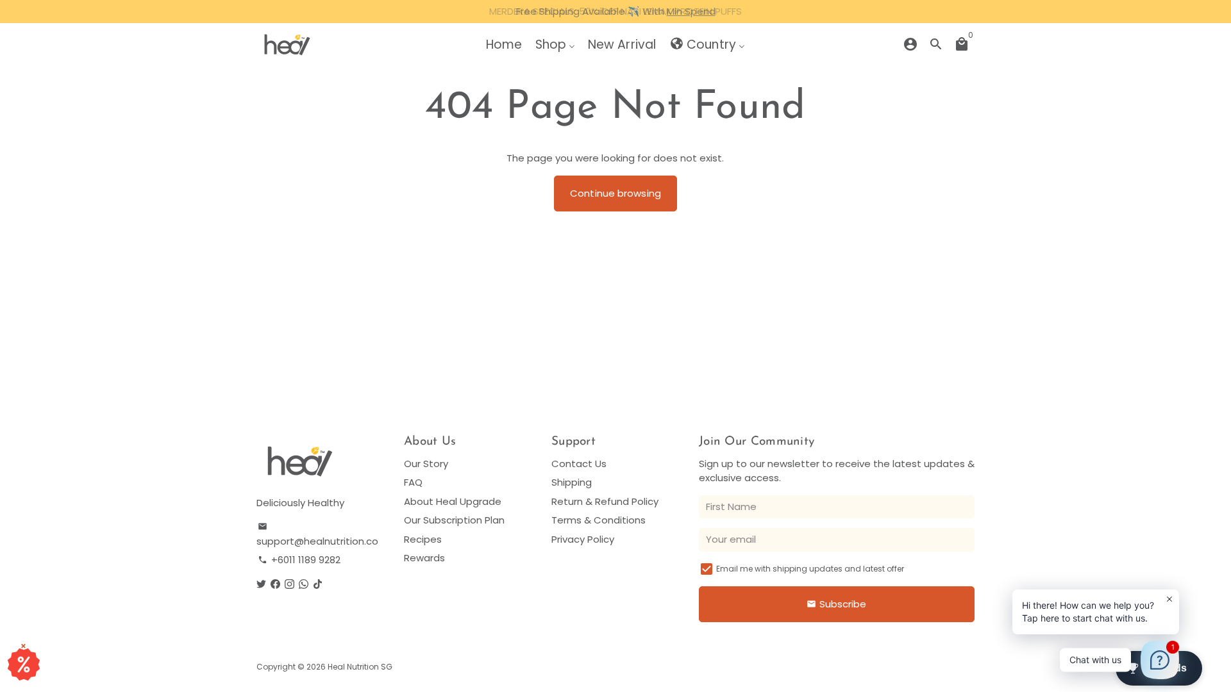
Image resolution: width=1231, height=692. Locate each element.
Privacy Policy (582, 539)
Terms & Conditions (598, 520)
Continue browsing (615, 193)
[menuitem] (504, 44)
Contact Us (579, 463)
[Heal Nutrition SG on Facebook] (275, 584)
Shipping (571, 482)
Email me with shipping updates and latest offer (810, 568)
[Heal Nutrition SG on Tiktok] (317, 584)
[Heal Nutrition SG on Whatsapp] (303, 584)
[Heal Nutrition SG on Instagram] (289, 584)
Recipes (423, 539)
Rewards (424, 557)
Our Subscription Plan (454, 520)
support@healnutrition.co (317, 535)
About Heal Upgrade (452, 501)
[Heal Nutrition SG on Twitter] (261, 584)
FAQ (413, 482)
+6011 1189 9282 (299, 559)
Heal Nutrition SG (360, 666)
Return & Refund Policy (604, 501)
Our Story (426, 463)
